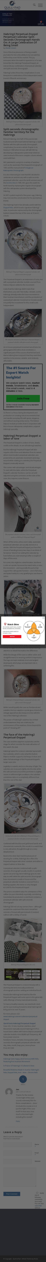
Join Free (12, 636)
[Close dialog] (43, 618)
